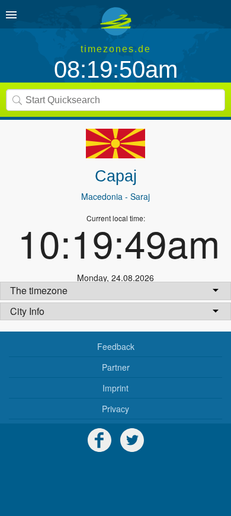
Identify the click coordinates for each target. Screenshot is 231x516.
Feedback (115, 346)
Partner (116, 367)
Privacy (115, 409)
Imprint (115, 388)
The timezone (39, 290)
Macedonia (102, 196)
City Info (27, 311)
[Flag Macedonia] (115, 143)
